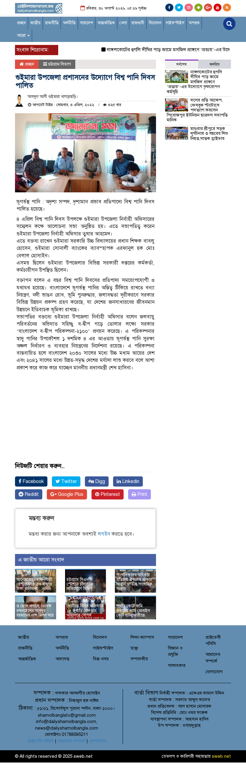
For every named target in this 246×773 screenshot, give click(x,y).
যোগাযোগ (214, 671)
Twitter (68, 481)
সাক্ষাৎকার (176, 665)
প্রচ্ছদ (21, 22)
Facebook (32, 481)
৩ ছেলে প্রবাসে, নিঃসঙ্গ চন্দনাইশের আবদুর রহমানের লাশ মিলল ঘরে (35, 610)
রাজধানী (137, 22)
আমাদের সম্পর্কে (71, 741)
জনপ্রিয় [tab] (215, 64)
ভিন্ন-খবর (101, 659)
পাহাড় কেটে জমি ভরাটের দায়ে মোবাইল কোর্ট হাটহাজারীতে (133, 610)
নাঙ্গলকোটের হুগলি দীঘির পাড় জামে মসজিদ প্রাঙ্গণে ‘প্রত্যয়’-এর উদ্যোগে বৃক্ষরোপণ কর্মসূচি (194, 81)
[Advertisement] (85, 424)
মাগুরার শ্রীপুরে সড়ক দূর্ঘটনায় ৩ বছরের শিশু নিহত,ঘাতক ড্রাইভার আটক (197, 136)
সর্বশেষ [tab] (181, 64)
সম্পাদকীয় (139, 659)
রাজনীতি (51, 22)
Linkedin (130, 481)
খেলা (123, 22)
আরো (22, 35)
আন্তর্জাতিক (106, 22)
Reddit (31, 494)
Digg (99, 481)
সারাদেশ (86, 22)
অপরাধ (194, 22)
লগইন (104, 534)
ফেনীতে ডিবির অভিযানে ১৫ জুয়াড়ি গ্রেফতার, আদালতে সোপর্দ (85, 610)
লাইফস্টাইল (175, 22)
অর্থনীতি (69, 22)
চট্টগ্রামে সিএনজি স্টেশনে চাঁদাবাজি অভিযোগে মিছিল (80, 584)
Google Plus (70, 494)
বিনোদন (155, 22)
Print (141, 494)
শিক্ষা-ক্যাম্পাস (142, 637)
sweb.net (221, 756)
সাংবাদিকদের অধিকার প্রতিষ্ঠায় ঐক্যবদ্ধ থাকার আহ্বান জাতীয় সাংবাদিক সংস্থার (134, 581)
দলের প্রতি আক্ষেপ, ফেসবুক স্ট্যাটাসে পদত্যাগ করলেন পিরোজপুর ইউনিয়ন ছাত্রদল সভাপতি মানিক (197, 110)
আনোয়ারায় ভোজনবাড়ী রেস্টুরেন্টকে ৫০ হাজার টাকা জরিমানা (34, 584)
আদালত (62, 659)
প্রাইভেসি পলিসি (40, 741)
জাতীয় (35, 22)
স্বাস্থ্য (134, 648)
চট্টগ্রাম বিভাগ (59, 64)
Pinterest (109, 494)
